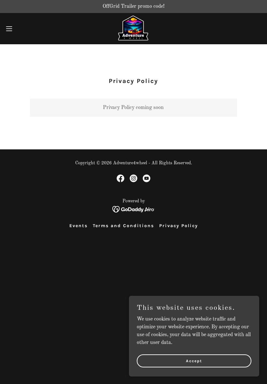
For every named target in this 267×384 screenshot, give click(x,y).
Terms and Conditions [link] (123, 225)
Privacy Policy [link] (178, 225)
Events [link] (78, 225)
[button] (22, 28)
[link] (133, 29)
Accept (194, 360)
